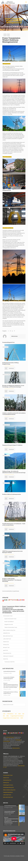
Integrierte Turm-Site (9, 624)
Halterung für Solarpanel (8, 656)
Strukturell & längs (10, 737)
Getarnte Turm (6, 641)
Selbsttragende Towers (8, 785)
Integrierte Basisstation (8, 792)
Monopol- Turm (6, 647)
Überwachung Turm (7, 653)
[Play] (5, 843)
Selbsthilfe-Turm (6, 633)
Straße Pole (5, 658)
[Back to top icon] (14, 852)
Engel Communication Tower (10, 618)
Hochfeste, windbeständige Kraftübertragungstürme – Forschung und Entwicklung (11, 580)
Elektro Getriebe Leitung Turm (9, 630)
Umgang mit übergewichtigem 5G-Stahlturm (12, 445)
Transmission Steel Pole (9, 661)
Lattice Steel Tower (7, 638)
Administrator (14, 336)
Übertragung (18, 739)
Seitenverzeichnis (16, 748)
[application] (14, 839)
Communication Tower (7, 615)
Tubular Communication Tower (11, 627)
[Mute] (20, 843)
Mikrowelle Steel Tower (8, 636)
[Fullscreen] (23, 843)
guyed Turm (5, 650)
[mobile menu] (26, 2)
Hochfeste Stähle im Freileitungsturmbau (11, 494)
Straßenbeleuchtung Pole (8, 787)
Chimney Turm (6, 644)
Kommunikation (6, 741)
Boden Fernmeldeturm (9, 621)
